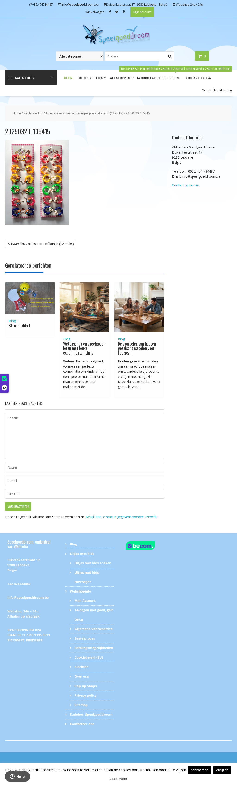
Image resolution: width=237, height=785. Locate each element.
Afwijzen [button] (222, 770)
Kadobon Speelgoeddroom (158, 77)
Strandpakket (19, 326)
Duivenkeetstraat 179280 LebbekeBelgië (23, 565)
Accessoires (54, 113)
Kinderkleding (33, 113)
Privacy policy (86, 695)
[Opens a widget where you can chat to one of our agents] (17, 777)
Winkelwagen (94, 12)
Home (17, 113)
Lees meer (118, 778)
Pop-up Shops (86, 686)
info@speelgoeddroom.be (28, 597)
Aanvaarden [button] (199, 770)
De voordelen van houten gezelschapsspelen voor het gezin (137, 348)
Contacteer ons (198, 77)
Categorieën (24, 77)
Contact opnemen (185, 185)
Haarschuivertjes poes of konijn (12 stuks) (94, 113)
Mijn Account (142, 12)
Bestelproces (85, 638)
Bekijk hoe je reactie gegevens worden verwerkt (122, 517)
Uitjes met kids (91, 77)
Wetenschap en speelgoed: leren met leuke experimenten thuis (83, 348)
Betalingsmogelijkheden (94, 648)
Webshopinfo (120, 77)
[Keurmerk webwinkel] (147, 546)
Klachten (81, 667)
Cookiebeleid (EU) (89, 657)
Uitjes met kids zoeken (93, 563)
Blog (68, 77)
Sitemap (81, 705)
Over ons (82, 676)
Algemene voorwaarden (94, 629)
